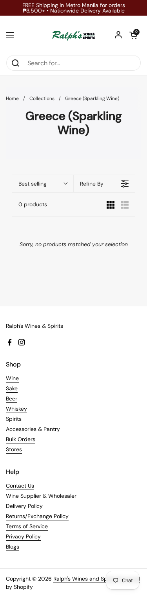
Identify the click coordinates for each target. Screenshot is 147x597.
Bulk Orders (20, 439)
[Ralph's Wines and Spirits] (73, 35)
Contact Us (20, 485)
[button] (133, 35)
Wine (12, 378)
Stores (14, 449)
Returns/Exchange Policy (37, 516)
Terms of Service (27, 526)
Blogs (12, 546)
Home (12, 98)
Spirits (14, 418)
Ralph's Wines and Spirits (84, 578)
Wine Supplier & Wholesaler (41, 495)
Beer (11, 398)
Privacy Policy (23, 536)
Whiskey (16, 408)
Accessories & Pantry (33, 429)
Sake (12, 388)
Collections (41, 98)
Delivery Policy (24, 505)
